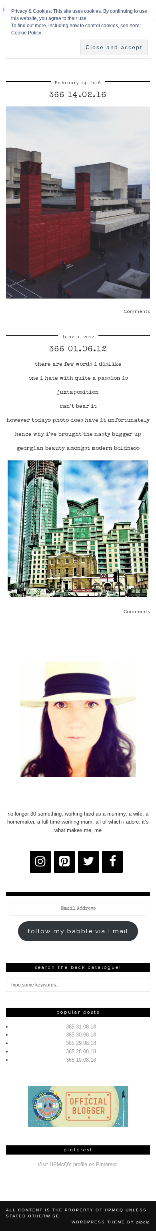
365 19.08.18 (81, 1060)
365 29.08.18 (81, 1043)
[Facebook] (112, 862)
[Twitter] (88, 862)
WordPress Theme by (111, 1222)
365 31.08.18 (81, 1027)
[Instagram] (40, 862)
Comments (137, 311)
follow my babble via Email (78, 931)
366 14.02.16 (78, 96)
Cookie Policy (26, 33)
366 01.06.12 (78, 350)
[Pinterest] (64, 862)
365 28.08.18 (81, 1052)
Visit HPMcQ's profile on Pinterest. (78, 1164)
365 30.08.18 (81, 1035)
